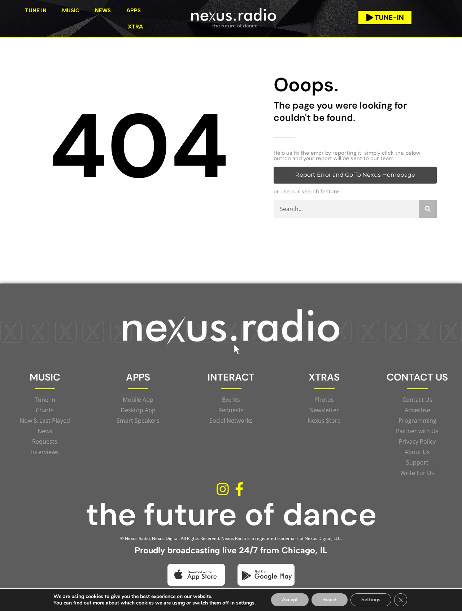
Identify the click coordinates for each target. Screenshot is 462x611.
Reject (329, 599)
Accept (290, 599)
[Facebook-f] (239, 489)
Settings (370, 599)
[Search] (428, 209)
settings (245, 603)
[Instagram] (222, 489)
